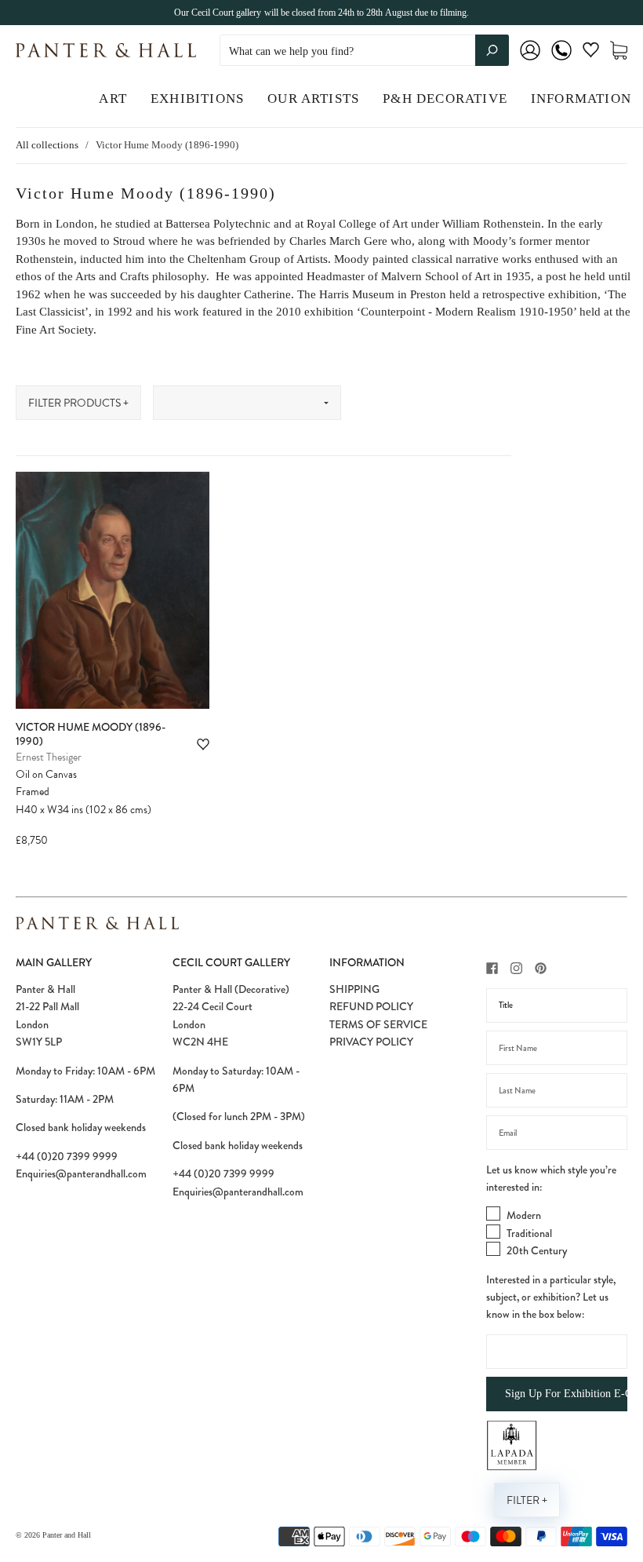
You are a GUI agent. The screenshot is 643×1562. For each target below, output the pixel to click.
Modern (524, 1215)
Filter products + (78, 403)
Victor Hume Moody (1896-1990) (90, 734)
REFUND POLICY (371, 1006)
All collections (47, 145)
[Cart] (618, 51)
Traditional (529, 1233)
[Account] (530, 61)
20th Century (537, 1250)
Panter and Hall (66, 1535)
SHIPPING (354, 989)
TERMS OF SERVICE (378, 1024)
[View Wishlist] (591, 53)
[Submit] (492, 50)
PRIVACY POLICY (371, 1041)
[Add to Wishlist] (203, 744)
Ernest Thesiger (49, 757)
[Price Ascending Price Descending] (247, 402)
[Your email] (556, 1132)
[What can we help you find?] (364, 51)
